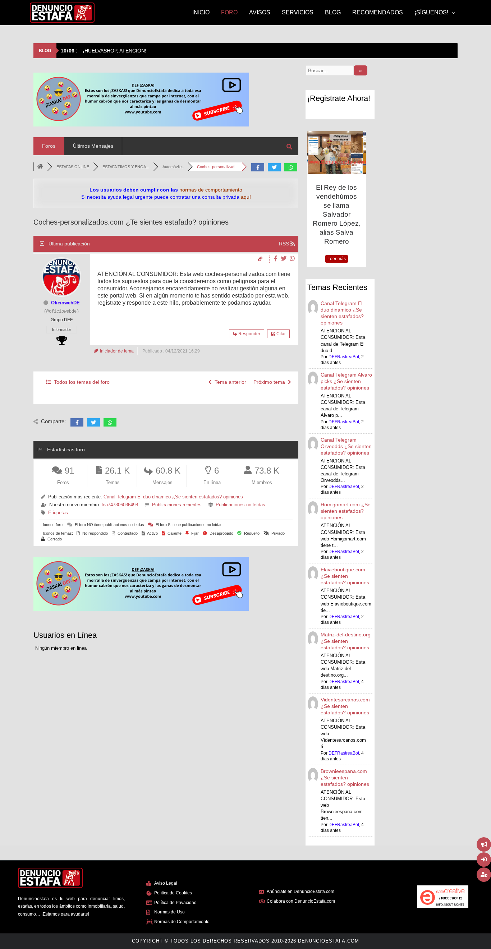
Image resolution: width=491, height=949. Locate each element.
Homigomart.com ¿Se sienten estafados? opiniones (346, 511)
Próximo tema (270, 382)
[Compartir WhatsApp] (292, 258)
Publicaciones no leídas (240, 504)
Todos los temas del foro (80, 382)
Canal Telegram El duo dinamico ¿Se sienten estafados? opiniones (173, 496)
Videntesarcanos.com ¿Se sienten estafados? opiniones (345, 706)
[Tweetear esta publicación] (284, 258)
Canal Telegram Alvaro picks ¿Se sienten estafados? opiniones (346, 381)
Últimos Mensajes (93, 146)
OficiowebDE (65, 302)
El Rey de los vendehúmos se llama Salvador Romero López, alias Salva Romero (337, 214)
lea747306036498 (120, 504)
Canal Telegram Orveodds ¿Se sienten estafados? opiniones (346, 446)
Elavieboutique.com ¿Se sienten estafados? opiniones (345, 576)
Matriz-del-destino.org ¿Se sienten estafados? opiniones (346, 641)
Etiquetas (58, 512)
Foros (48, 146)
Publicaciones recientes (177, 504)
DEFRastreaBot (344, 356)
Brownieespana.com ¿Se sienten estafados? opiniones (345, 777)
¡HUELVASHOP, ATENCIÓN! (103, 51)
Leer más (336, 258)
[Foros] (40, 167)
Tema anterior (229, 382)
